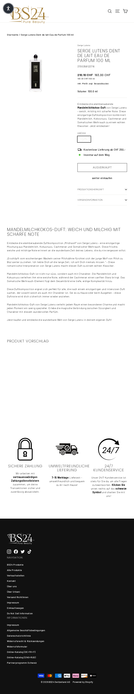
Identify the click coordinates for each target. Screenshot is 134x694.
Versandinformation (90, 199)
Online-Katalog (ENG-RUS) (21, 657)
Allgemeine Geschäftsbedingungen (26, 630)
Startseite (12, 34)
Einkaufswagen (15, 608)
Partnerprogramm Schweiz (22, 662)
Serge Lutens (83, 45)
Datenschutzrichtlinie (19, 635)
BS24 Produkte (15, 564)
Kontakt (11, 581)
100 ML (84, 139)
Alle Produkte (14, 570)
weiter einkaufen (102, 178)
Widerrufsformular (17, 646)
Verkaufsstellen (15, 575)
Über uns (12, 586)
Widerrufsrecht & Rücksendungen (25, 641)
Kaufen (20, 407)
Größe (81, 133)
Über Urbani (13, 591)
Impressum (13, 602)
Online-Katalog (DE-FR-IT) (21, 652)
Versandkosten (101, 83)
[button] (8, 8)
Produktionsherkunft (90, 189)
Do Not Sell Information (20, 613)
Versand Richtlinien (17, 597)
